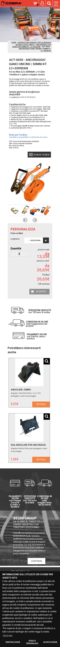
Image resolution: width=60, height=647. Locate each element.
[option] (14, 210)
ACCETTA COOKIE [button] (50, 642)
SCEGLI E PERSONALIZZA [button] (32, 642)
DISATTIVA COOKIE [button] (13, 642)
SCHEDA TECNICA (42, 155)
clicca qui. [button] (8, 635)
